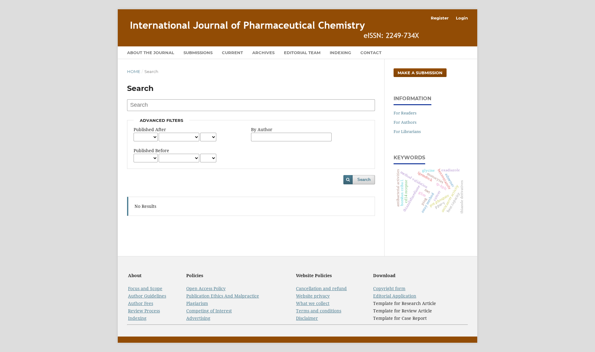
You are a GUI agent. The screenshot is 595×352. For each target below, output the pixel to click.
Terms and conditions (318, 311)
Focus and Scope (145, 288)
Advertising (198, 318)
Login (462, 17)
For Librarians (407, 131)
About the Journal (150, 52)
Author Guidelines (147, 296)
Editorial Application (394, 296)
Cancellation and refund (321, 288)
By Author (261, 129)
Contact (370, 52)
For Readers (405, 113)
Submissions (198, 52)
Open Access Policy (206, 288)
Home (133, 71)
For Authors (405, 122)
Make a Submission (420, 72)
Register (440, 17)
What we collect (312, 303)
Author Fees (140, 303)
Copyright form (389, 288)
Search (364, 179)
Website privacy (313, 296)
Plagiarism (197, 303)
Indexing (340, 52)
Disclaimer (307, 318)
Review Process (144, 311)
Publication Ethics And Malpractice (222, 296)
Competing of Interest (209, 311)
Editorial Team (302, 52)
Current (232, 52)
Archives (263, 52)
